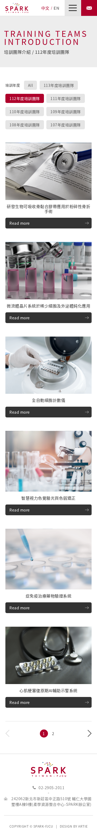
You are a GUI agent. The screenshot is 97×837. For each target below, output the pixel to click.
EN (56, 8)
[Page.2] (53, 733)
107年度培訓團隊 (65, 124)
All (30, 85)
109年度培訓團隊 (65, 111)
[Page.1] (44, 733)
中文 (45, 8)
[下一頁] (90, 733)
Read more (19, 223)
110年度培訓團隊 (24, 111)
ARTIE (83, 826)
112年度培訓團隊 (24, 98)
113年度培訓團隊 (59, 85)
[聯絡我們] (89, 8)
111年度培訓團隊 (65, 98)
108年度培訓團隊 (24, 124)
